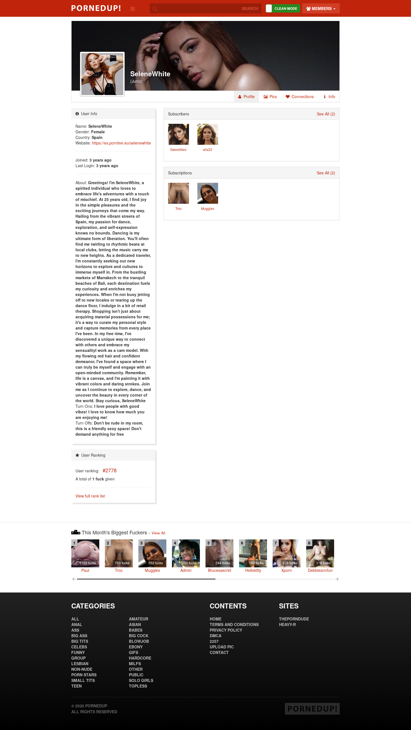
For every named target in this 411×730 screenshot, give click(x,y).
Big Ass (79, 635)
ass (75, 630)
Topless (138, 686)
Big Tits (79, 641)
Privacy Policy (226, 630)
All (75, 619)
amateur (138, 619)
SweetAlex (178, 149)
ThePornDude (294, 619)
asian (135, 624)
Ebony (136, 647)
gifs (133, 652)
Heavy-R (287, 624)
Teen (76, 686)
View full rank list (90, 496)
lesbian (79, 663)
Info (331, 96)
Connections (302, 96)
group (78, 658)
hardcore (140, 658)
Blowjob (139, 641)
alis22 (207, 149)
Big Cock (138, 635)
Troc (178, 208)
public (136, 674)
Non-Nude (81, 669)
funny (78, 652)
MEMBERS (322, 8)
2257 (214, 641)
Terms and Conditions (234, 624)
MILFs (135, 663)
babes (135, 630)
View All (158, 532)
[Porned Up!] (96, 8)
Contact (219, 652)
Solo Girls (141, 680)
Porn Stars (83, 674)
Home (215, 619)
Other (136, 669)
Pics (272, 96)
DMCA (215, 635)
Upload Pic (222, 647)
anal (76, 624)
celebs (79, 647)
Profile (248, 96)
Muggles (207, 208)
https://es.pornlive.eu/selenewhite (121, 143)
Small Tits (83, 680)
